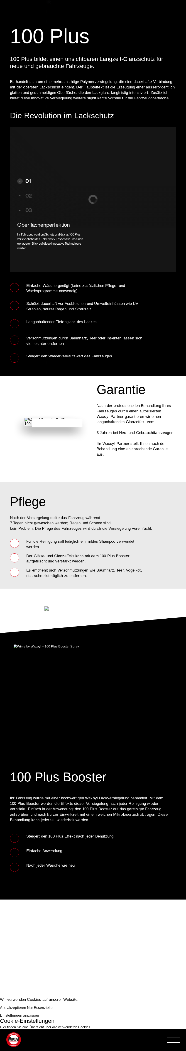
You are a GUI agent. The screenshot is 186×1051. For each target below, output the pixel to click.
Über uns (34, 981)
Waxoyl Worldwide (54, 967)
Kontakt (31, 995)
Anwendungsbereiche (61, 952)
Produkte (34, 938)
